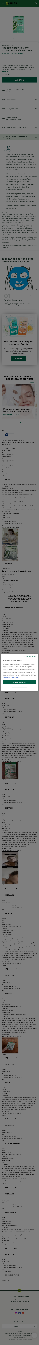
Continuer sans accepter (30, 656)
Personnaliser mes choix (19, 687)
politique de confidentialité (11, 677)
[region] (19, 672)
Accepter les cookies (19, 682)
